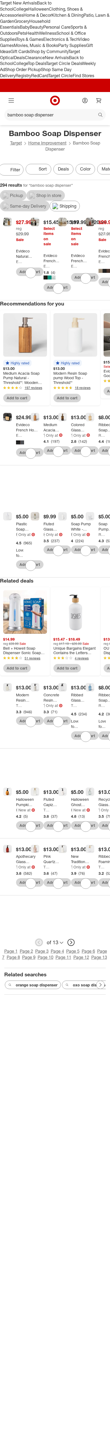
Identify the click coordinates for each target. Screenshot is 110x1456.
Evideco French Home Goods (19, 261)
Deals (19, 57)
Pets (22, 33)
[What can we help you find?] (55, 115)
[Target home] (55, 100)
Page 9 (29, 957)
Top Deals (37, 63)
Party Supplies (72, 45)
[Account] (85, 100)
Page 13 (99, 957)
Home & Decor (37, 15)
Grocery (21, 21)
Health (32, 33)
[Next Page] (100, 985)
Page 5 (73, 951)
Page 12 (81, 957)
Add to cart (17, 398)
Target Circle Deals (64, 63)
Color (85, 169)
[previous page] (39, 942)
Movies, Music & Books (36, 45)
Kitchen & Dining (68, 15)
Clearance (35, 57)
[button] (17, 363)
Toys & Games (29, 39)
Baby (25, 27)
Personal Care (56, 27)
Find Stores (83, 75)
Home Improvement (47, 143)
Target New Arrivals (18, 3)
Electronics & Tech (60, 39)
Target (16, 143)
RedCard (39, 75)
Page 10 (45, 957)
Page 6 (88, 951)
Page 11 (63, 957)
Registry (23, 75)
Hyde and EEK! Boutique (16, 810)
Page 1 (11, 951)
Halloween (38, 9)
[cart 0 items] (99, 100)
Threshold (44, 435)
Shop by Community (49, 51)
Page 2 (26, 951)
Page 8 (13, 957)
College (20, 9)
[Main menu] (11, 100)
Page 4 (57, 951)
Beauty (36, 27)
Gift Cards (20, 51)
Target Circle (60, 75)
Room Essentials (102, 435)
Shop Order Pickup (23, 69)
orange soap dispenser (36, 985)
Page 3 (42, 951)
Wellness (47, 33)
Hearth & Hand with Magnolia (44, 534)
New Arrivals (57, 57)
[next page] (71, 942)
